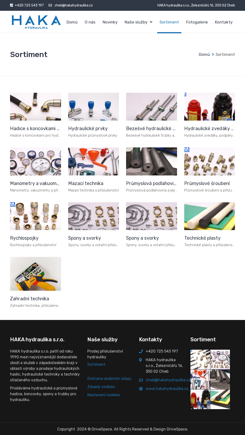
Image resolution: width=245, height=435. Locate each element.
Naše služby (136, 22)
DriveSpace (102, 429)
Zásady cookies (101, 386)
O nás (90, 22)
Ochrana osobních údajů (109, 378)
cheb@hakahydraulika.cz (74, 5)
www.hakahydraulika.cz (167, 388)
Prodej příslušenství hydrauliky (105, 354)
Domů (72, 22)
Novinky (110, 22)
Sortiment (169, 22)
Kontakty (224, 22)
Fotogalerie (197, 22)
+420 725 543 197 (29, 5)
